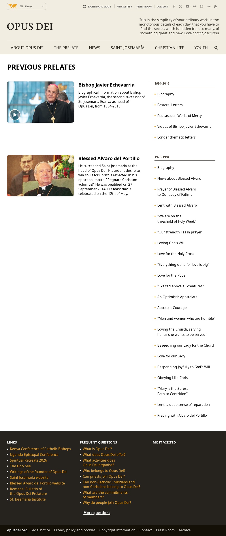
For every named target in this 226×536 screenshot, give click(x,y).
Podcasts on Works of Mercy (179, 115)
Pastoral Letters (170, 104)
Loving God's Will (171, 242)
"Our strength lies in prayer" (180, 232)
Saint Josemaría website (29, 477)
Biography (165, 94)
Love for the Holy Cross (175, 253)
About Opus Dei (27, 47)
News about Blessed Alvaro (179, 178)
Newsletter (124, 6)
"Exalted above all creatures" (180, 286)
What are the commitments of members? (105, 494)
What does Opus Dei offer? (104, 454)
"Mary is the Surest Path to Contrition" (172, 391)
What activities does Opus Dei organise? (99, 462)
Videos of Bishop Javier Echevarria (184, 126)
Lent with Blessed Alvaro (177, 205)
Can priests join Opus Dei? (104, 476)
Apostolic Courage (172, 307)
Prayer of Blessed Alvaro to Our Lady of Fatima (176, 192)
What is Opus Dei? (97, 449)
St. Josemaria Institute (28, 499)
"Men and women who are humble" (186, 318)
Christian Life (169, 47)
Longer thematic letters (176, 137)
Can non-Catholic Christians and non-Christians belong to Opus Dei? (111, 484)
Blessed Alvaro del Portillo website (37, 483)
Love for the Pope (171, 275)
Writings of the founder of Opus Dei (38, 471)
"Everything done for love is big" (183, 264)
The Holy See (20, 466)
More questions (96, 512)
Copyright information (117, 530)
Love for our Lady (171, 356)
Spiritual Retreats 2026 (28, 460)
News (94, 47)
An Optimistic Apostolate (177, 296)
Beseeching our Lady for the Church (186, 345)
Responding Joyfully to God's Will (183, 366)
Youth (201, 47)
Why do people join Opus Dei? (107, 502)
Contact (162, 6)
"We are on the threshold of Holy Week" (176, 219)
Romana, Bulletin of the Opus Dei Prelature (28, 491)
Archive (185, 530)
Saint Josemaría (128, 47)
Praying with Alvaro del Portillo (182, 415)
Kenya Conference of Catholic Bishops (40, 449)
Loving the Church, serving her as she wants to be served (181, 332)
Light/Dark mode (99, 6)
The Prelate (66, 47)
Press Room (144, 6)
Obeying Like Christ (173, 377)
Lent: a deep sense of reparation (183, 404)
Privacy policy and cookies (74, 530)
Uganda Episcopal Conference (34, 454)
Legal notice (40, 530)
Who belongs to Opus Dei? (104, 470)
